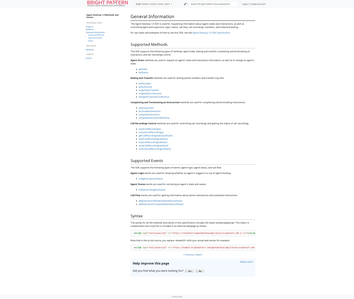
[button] (189, 270)
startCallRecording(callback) (153, 138)
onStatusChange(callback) (152, 189)
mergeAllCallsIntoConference (154, 96)
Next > (199, 254)
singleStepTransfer (149, 90)
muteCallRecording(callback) (153, 145)
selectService (145, 86)
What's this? (246, 261)
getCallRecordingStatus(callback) (156, 135)
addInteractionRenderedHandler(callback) (160, 200)
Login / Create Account (254, 4)
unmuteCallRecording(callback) (155, 148)
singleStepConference (150, 93)
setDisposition (146, 107)
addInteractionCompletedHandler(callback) (161, 204)
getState (143, 69)
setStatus (143, 72)
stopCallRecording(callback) (153, 142)
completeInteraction (149, 114)
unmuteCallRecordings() (151, 132)
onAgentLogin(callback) (151, 178)
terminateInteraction (150, 111)
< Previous (188, 254)
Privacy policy (177, 296)
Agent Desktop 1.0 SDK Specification (211, 32)
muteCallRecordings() (150, 128)
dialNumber (145, 83)
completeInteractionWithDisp (154, 117)
